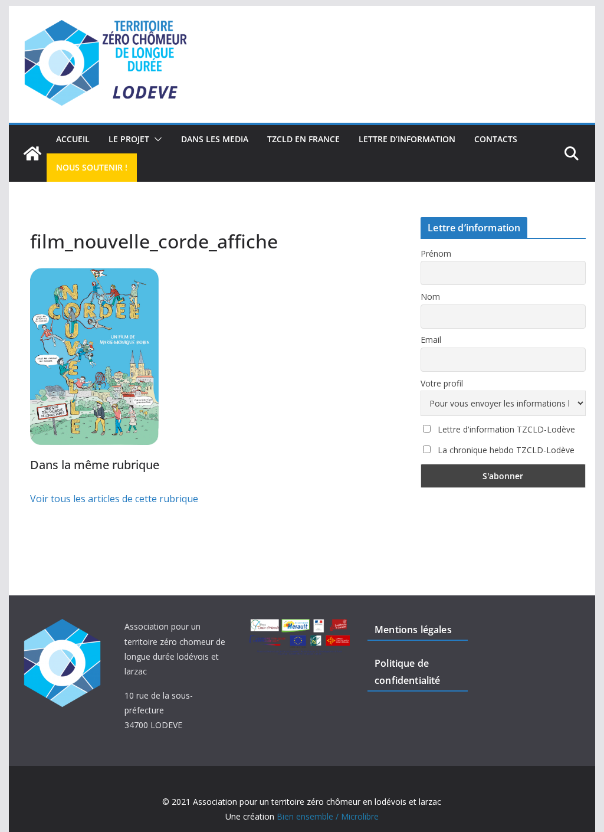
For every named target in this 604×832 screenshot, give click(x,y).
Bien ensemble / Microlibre (328, 816)
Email (431, 339)
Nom (430, 296)
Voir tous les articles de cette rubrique (114, 498)
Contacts (495, 139)
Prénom (436, 253)
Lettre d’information (407, 139)
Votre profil (442, 383)
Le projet (129, 139)
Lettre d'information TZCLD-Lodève (505, 429)
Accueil (73, 139)
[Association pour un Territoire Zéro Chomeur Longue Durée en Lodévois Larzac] (32, 153)
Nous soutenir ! (91, 167)
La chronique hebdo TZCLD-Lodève (505, 450)
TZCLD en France (303, 139)
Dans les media (214, 139)
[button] (155, 139)
